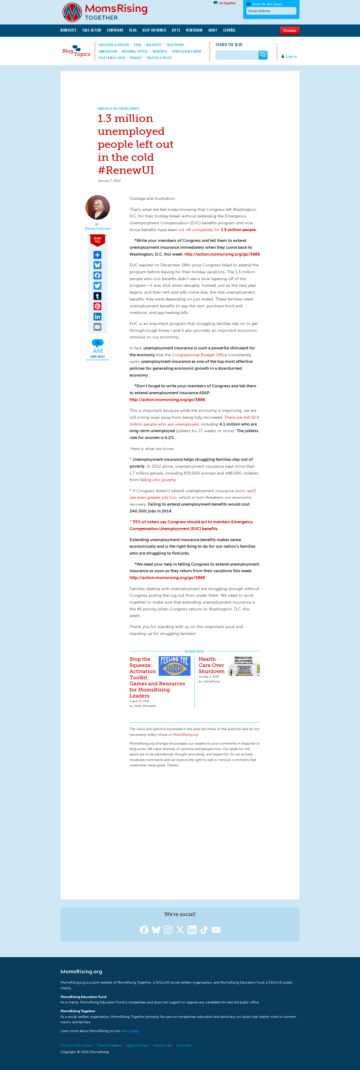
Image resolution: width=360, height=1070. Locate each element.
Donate (289, 30)
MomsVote (68, 30)
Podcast (136, 58)
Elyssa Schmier (98, 228)
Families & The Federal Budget (119, 108)
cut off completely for (199, 229)
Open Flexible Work (187, 51)
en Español (227, 3)
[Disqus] (195, 833)
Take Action (91, 30)
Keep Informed (155, 30)
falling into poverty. (158, 479)
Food (137, 45)
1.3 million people (238, 229)
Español (229, 30)
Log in (291, 56)
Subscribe (184, 1045)
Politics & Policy (159, 58)
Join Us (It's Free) (267, 4)
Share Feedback (109, 1045)
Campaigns (115, 30)
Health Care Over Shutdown (212, 665)
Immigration (108, 51)
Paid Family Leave (112, 58)
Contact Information (76, 1045)
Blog (133, 30)
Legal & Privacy (137, 1045)
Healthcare (175, 45)
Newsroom (194, 30)
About (213, 30)
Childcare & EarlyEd (114, 45)
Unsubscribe (162, 1045)
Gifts (176, 30)
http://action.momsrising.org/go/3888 (222, 254)
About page (130, 1031)
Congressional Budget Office (199, 354)
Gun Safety (154, 45)
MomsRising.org (108, 12)
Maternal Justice (135, 51)
